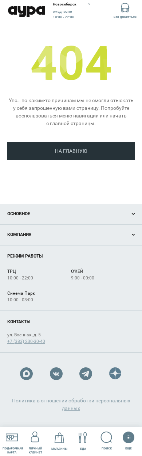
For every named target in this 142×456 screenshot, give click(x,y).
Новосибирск (64, 4)
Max (26, 373)
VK (56, 373)
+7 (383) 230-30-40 (26, 341)
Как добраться (125, 17)
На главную (71, 151)
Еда (83, 449)
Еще (128, 447)
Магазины (59, 449)
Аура (26, 12)
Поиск (107, 448)
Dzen (115, 373)
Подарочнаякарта (13, 450)
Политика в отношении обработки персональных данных (71, 404)
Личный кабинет (35, 450)
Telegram (85, 373)
